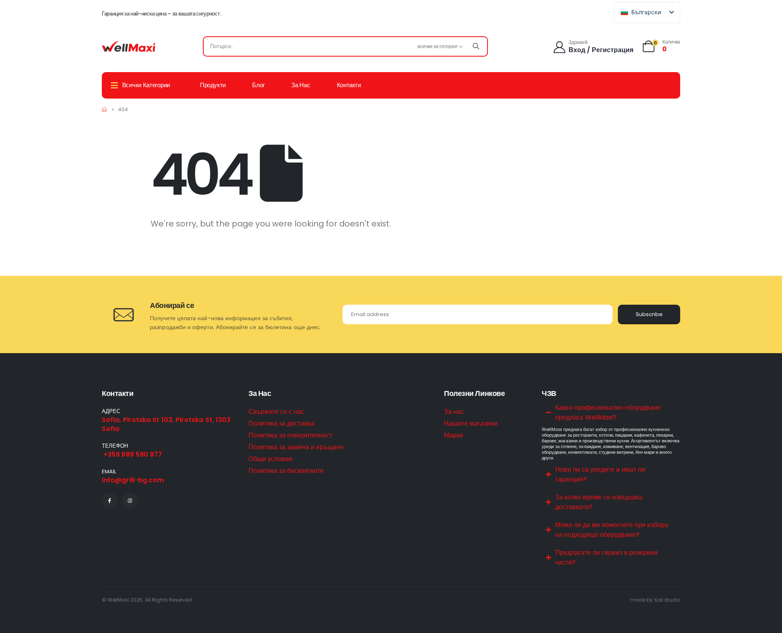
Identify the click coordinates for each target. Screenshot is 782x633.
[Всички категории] (476, 46)
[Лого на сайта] (128, 46)
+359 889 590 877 (132, 454)
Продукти (213, 85)
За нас (300, 85)
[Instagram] (130, 500)
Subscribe (649, 314)
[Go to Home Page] (104, 109)
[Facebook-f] (109, 500)
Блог (258, 85)
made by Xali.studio (655, 599)
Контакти (349, 85)
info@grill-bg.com (133, 480)
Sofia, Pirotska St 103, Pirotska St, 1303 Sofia (166, 424)
